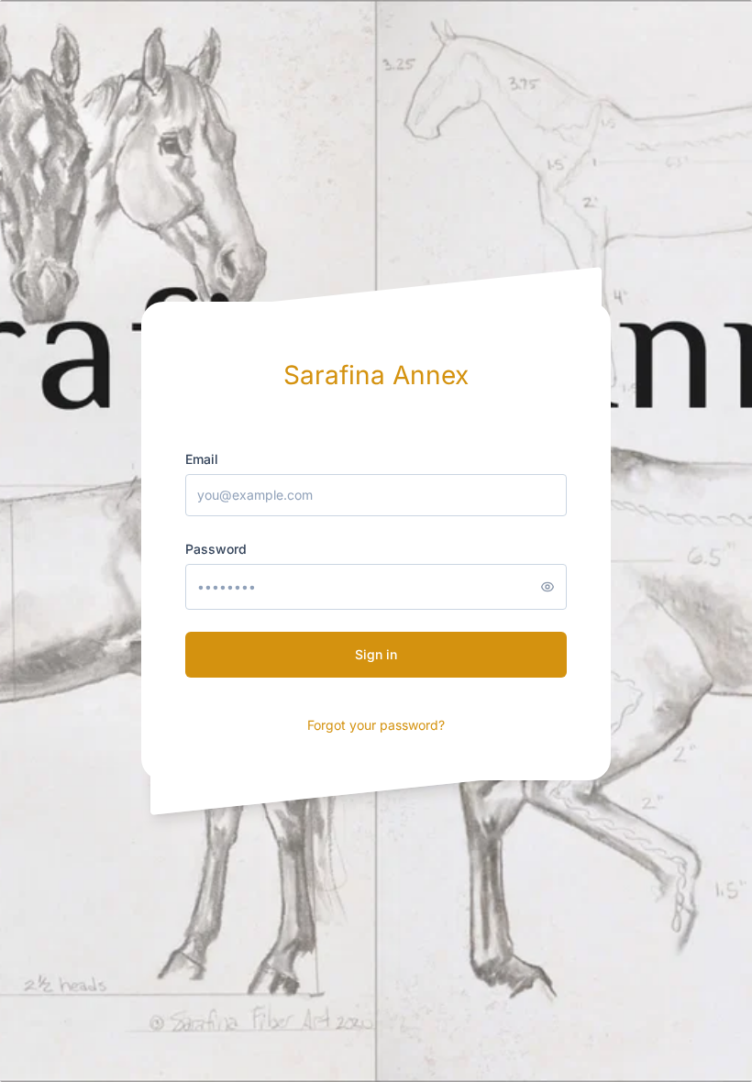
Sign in (376, 654)
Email (201, 459)
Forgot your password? (376, 725)
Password (216, 549)
